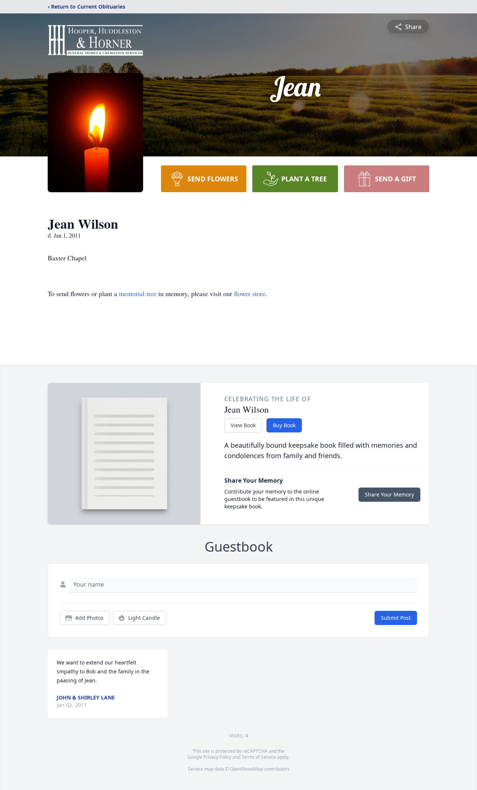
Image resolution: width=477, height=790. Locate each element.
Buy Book (284, 425)
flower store (249, 293)
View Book (243, 425)
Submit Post (396, 617)
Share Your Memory (389, 494)
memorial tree (138, 293)
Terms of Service (258, 757)
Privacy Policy (217, 757)
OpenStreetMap (246, 769)
